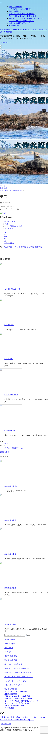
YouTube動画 (14, 25)
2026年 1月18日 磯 (10, 520)
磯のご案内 (8, 648)
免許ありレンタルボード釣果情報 (17, 673)
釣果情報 (38, 247)
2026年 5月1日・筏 (10, 486)
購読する (5, 452)
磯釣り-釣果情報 (15, 7)
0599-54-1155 (6, 42)
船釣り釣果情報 (15, 11)
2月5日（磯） (8, 359)
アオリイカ (8, 229)
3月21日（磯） (9, 325)
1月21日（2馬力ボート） (12, 289)
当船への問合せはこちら (14, 685)
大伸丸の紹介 (9, 639)
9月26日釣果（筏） (10, 430)
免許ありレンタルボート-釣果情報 (22, 16)
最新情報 (30, 247)
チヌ (6, 224)
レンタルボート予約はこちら (16, 681)
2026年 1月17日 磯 (10, 554)
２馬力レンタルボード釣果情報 (16, 668)
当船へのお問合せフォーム (19, 23)
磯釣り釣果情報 (10, 660)
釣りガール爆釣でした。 (14, 448)
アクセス (8, 652)
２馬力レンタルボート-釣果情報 (21, 14)
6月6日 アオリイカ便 (11, 395)
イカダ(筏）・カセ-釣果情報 (20, 9)
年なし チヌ (9, 221)
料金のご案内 (9, 644)
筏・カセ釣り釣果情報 (13, 664)
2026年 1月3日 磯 (10, 624)
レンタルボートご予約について (21, 21)
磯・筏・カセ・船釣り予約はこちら (18, 677)
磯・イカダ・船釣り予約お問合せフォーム (26, 18)
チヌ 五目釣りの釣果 (13, 226)
